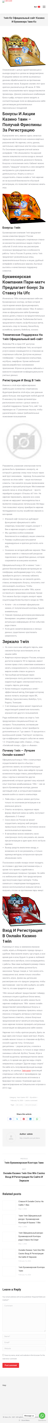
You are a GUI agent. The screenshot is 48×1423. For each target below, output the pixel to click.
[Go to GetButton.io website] (42, 1420)
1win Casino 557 (22, 1097)
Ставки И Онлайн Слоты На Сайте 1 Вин (30, 1203)
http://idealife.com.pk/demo (30, 1138)
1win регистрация (30, 1105)
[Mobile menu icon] (44, 6)
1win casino (19, 1105)
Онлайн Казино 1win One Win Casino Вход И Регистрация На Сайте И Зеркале (31, 1253)
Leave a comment (31, 1100)
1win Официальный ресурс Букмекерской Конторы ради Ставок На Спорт (30, 1236)
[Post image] (9, 1205)
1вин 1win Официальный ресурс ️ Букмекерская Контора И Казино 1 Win (29, 1219)
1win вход (26, 1070)
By (33, 1097)
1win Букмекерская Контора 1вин (31, 1269)
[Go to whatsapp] (42, 1416)
